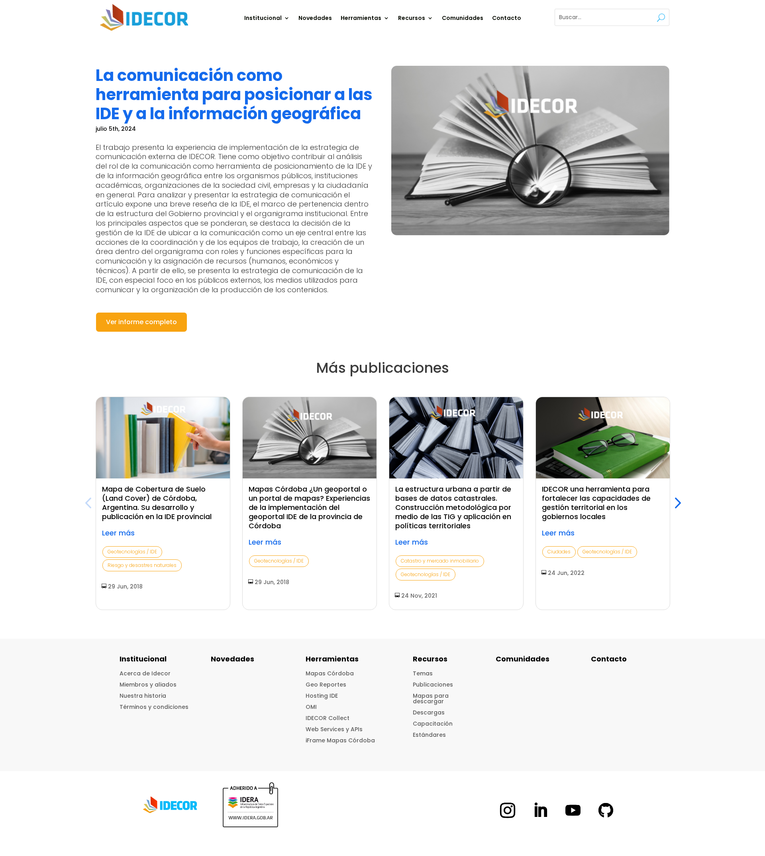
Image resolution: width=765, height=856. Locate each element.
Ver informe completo (141, 322)
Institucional (263, 18)
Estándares (429, 735)
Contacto (506, 18)
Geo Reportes (326, 685)
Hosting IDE (322, 696)
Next (675, 503)
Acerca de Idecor (145, 673)
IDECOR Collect (327, 718)
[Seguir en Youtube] (573, 810)
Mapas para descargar (431, 698)
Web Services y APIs (334, 729)
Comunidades (462, 18)
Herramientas (361, 18)
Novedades (315, 18)
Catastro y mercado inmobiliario (440, 560)
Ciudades (559, 551)
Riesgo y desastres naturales (142, 565)
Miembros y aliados (148, 685)
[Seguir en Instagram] (507, 810)
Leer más (118, 533)
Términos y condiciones (154, 707)
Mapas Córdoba (330, 673)
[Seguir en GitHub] (605, 810)
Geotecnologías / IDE (132, 551)
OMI (311, 707)
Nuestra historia (143, 696)
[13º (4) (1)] (530, 150)
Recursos (411, 18)
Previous (90, 503)
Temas (423, 673)
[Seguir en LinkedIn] (540, 810)
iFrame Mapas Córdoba (340, 740)
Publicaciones (433, 685)
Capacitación (433, 724)
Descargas (429, 712)
